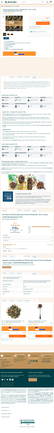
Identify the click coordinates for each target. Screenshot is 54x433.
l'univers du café (7, 358)
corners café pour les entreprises (47, 400)
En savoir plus (32, 379)
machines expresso (37, 393)
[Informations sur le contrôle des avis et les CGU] (21, 230)
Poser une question (7, 267)
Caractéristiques (27, 210)
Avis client (12, 210)
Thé (13, 6)
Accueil (2, 6)
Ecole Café (24, 398)
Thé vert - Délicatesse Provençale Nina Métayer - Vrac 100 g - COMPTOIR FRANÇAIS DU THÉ (13, 321)
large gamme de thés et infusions (42, 399)
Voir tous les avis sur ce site (15, 232)
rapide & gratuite (21, 356)
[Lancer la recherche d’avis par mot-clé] (51, 240)
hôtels (52, 388)
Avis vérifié (50, 244)
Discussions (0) (19, 210)
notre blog (16, 376)
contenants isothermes (47, 394)
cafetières (51, 393)
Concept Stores (36, 391)
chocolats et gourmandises (35, 400)
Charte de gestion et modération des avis (9, 219)
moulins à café (12, 403)
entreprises (49, 388)
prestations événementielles (21, 399)
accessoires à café (45, 393)
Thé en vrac (17, 6)
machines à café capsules (5, 403)
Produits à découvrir (34, 77)
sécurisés (33, 357)
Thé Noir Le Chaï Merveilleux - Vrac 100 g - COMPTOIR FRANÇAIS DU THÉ (37, 321)
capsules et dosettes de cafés (33, 397)
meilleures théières (39, 394)
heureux (49, 355)
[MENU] (2, 2)
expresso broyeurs (31, 394)
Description (5, 76)
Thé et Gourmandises (8, 6)
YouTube (11, 376)
